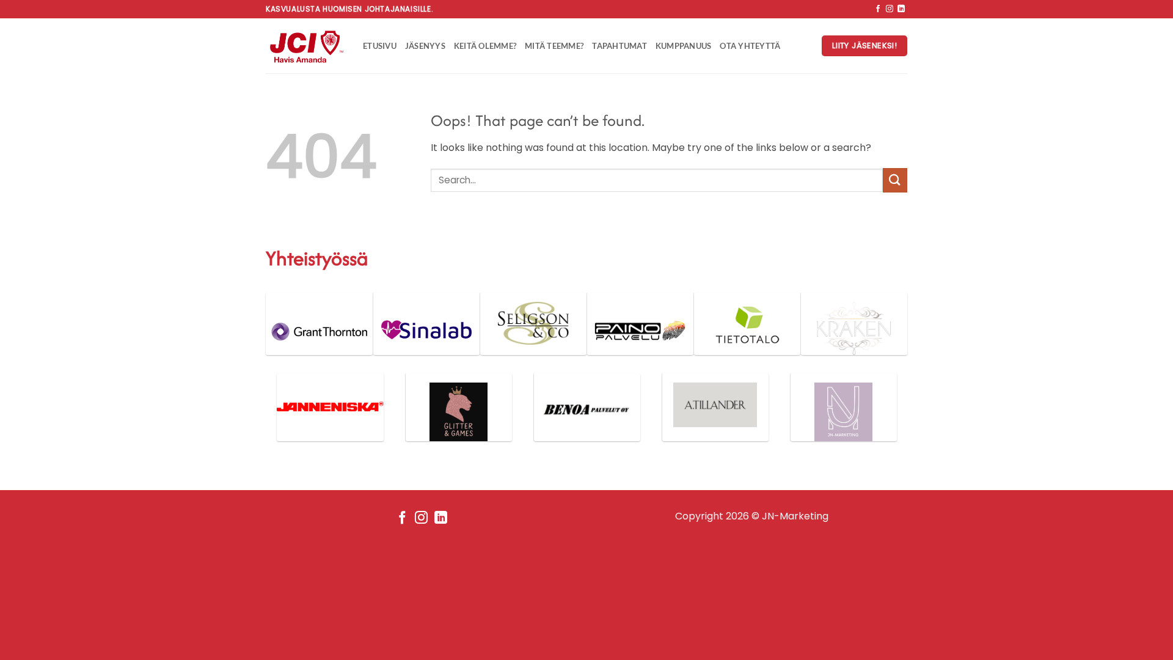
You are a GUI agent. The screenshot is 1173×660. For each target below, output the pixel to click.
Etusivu (379, 46)
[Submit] (895, 180)
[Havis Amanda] (305, 46)
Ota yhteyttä (750, 46)
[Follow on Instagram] (889, 9)
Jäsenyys (425, 46)
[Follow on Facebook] (878, 9)
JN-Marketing (795, 516)
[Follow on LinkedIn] (901, 9)
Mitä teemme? (554, 46)
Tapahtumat (619, 46)
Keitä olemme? (485, 46)
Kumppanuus (684, 46)
